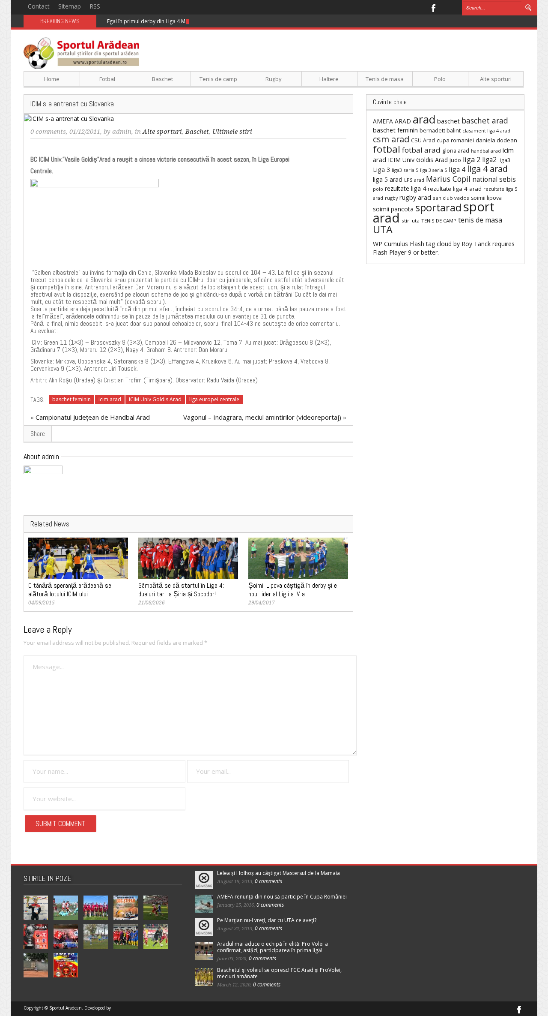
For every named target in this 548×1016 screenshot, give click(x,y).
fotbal (386, 149)
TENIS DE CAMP (438, 220)
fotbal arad (421, 150)
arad (424, 119)
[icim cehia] (94, 220)
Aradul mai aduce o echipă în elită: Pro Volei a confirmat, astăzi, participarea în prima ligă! (272, 947)
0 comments (48, 131)
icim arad (109, 399)
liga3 (504, 160)
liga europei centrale (214, 399)
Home (52, 79)
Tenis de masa (385, 79)
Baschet (162, 79)
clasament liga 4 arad (486, 130)
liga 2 (471, 159)
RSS (94, 6)
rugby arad (415, 197)
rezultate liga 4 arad (455, 188)
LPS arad (414, 180)
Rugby (273, 79)
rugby (391, 198)
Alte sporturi (496, 79)
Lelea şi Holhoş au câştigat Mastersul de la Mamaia (278, 873)
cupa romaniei (455, 140)
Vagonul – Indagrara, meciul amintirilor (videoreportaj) (262, 417)
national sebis (494, 179)
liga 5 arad (387, 179)
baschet (448, 121)
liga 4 (457, 169)
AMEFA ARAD (392, 121)
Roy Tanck (476, 244)
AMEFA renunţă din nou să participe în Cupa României (282, 896)
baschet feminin (71, 399)
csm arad (391, 139)
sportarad (438, 207)
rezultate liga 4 (405, 188)
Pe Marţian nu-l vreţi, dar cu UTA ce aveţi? (266, 920)
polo (378, 189)
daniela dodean (496, 140)
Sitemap (69, 6)
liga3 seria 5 (405, 170)
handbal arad (486, 151)
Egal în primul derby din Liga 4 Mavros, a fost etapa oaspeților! (183, 21)
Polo (440, 79)
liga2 (489, 159)
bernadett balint (440, 130)
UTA (383, 229)
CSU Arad (423, 140)
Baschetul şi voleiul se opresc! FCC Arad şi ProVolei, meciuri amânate (279, 973)
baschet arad (485, 120)
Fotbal (107, 79)
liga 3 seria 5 (433, 170)
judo (455, 160)
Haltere (329, 79)
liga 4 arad (487, 168)
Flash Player (389, 252)
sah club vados (451, 198)
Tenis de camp (218, 79)
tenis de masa (480, 220)
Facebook (433, 7)
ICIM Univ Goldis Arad (155, 399)
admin (121, 131)
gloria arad (455, 150)
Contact (39, 6)
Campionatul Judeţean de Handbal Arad (93, 417)
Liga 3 (381, 169)
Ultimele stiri (232, 131)
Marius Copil (448, 179)
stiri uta (411, 220)
